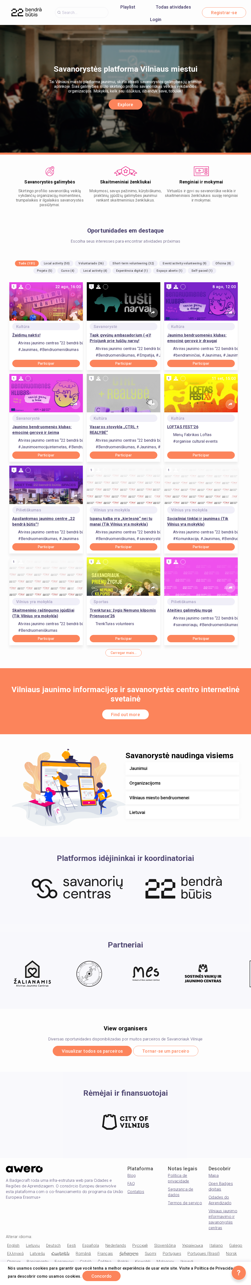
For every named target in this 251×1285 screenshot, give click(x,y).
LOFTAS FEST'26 (182, 427)
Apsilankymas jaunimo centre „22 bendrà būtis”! (43, 521)
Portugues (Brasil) (204, 1253)
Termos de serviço (185, 1203)
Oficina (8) (223, 263)
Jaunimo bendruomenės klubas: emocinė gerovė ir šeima (42, 430)
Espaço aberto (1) (170, 270)
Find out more (125, 714)
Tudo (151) (27, 263)
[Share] (75, 312)
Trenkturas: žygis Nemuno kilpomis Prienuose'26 (123, 613)
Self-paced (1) (202, 270)
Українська (192, 1245)
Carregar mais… (124, 653)
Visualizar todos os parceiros (92, 1051)
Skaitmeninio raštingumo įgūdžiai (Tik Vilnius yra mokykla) (43, 613)
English (13, 1245)
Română (83, 1253)
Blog (131, 1175)
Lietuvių (33, 1245)
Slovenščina (165, 1245)
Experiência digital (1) (132, 270)
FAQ (131, 1183)
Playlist (127, 7)
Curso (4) (68, 270)
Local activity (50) (57, 263)
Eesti (71, 1245)
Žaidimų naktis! (26, 335)
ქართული (128, 1253)
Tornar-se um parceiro (165, 1051)
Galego (235, 1245)
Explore (125, 104)
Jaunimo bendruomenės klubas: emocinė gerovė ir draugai (196, 338)
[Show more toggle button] (232, 768)
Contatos (135, 1191)
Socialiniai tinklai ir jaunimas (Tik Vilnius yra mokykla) (197, 521)
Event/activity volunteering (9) (184, 263)
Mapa (214, 1175)
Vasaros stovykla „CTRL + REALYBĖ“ (114, 430)
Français (105, 1253)
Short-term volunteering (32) (133, 263)
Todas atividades (173, 7)
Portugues (172, 1253)
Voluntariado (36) (91, 263)
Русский (140, 1245)
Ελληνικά (15, 1253)
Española (90, 1245)
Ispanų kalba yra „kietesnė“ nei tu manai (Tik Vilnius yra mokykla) (121, 521)
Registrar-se (224, 12)
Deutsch (53, 1245)
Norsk (231, 1253)
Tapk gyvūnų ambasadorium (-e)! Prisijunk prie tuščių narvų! (120, 338)
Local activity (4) (95, 270)
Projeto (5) (44, 270)
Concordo (101, 1276)
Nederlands (115, 1245)
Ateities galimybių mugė (189, 610)
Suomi (150, 1253)
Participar (46, 363)
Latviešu (37, 1253)
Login (156, 19)
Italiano (216, 1245)
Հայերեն (60, 1253)
